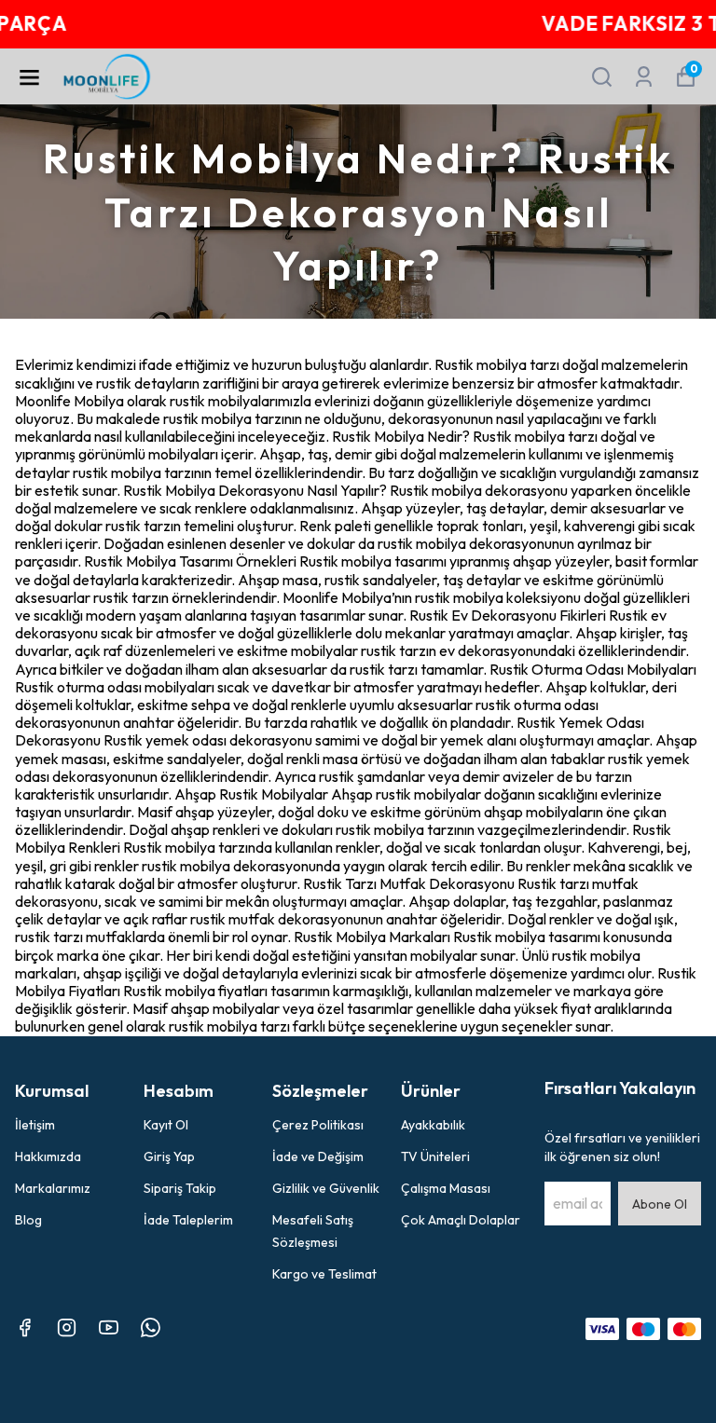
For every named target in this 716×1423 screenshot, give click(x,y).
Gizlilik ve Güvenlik (325, 1188)
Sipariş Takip (180, 1188)
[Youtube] (108, 1327)
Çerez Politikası (318, 1124)
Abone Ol (659, 1204)
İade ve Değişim (318, 1156)
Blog (28, 1219)
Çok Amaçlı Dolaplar (460, 1219)
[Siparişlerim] (643, 77)
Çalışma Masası (445, 1188)
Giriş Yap (169, 1156)
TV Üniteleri (435, 1156)
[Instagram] (66, 1327)
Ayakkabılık (433, 1124)
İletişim (35, 1124)
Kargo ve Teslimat (324, 1274)
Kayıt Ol (166, 1124)
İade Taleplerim (188, 1219)
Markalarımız (52, 1188)
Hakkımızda (48, 1156)
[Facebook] (24, 1327)
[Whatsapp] (150, 1327)
